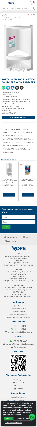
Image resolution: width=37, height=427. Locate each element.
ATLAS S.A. (12, 113)
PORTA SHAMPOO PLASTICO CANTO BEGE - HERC (28, 181)
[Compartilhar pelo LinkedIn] (12, 88)
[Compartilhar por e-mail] (17, 88)
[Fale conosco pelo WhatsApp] (32, 417)
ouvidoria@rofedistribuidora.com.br (19, 344)
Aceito (8, 419)
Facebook (20, 383)
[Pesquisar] (33, 8)
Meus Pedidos (12, 237)
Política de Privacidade (18, 309)
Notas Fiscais (12, 241)
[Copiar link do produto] (22, 88)
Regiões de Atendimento (18, 314)
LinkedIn (19, 389)
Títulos (27, 237)
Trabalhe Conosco (18, 312)
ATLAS (8, 111)
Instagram (20, 380)
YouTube (20, 386)
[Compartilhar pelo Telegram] (8, 88)
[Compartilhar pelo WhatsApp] (3, 88)
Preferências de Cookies (13, 423)
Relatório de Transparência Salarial (18, 317)
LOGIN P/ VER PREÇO (20, 117)
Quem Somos (18, 306)
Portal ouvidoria (19, 347)
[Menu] (3, 3)
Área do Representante (18, 397)
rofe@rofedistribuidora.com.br (19, 332)
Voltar (32, 14)
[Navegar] (2, 179)
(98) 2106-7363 (19, 329)
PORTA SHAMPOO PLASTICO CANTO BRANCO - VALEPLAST (9, 181)
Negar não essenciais (23, 419)
